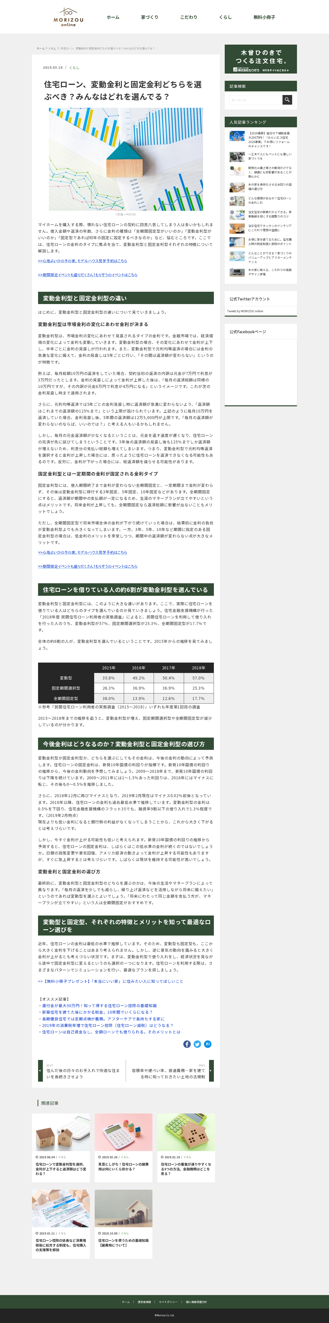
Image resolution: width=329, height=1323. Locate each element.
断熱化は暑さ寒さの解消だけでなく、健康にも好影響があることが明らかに (270, 172)
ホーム (41, 48)
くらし (52, 48)
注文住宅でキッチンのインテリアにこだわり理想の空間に (270, 228)
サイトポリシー (168, 1302)
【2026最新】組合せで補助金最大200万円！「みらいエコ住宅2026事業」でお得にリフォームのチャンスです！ (269, 139)
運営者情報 (144, 1302)
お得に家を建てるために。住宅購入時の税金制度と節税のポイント (270, 241)
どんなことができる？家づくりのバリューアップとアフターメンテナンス (270, 257)
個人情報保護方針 (196, 1302)
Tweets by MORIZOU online (245, 311)
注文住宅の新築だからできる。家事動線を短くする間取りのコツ (270, 214)
